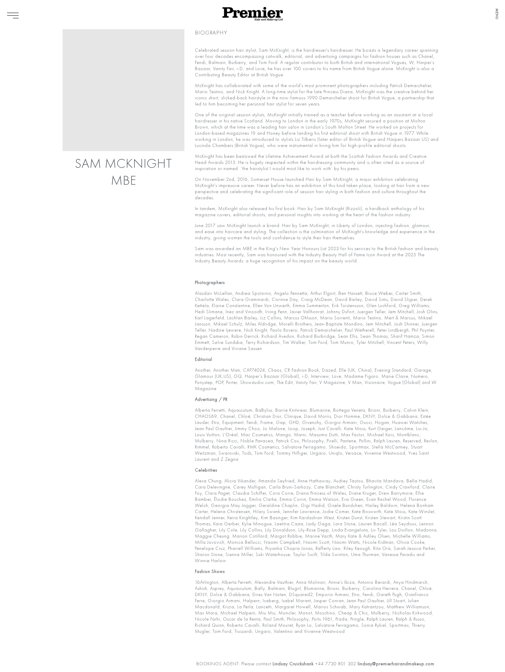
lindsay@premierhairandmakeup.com (396, 664)
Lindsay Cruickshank (292, 664)
